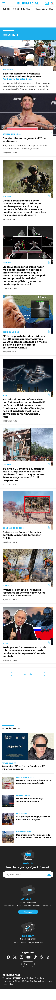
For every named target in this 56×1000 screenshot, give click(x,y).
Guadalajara (41, 9)
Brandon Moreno (12, 134)
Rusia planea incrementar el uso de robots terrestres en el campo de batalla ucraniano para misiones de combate (24, 652)
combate (7, 586)
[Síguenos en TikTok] (35, 957)
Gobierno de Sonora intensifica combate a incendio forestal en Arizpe (22, 535)
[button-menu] (3, 3)
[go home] (28, 975)
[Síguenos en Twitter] (15, 957)
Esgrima (7, 263)
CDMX (16, 9)
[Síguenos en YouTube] (28, 957)
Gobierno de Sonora (13, 528)
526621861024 (28, 902)
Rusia (5, 643)
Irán (5, 395)
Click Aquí (28, 912)
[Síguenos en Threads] (41, 957)
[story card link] (28, 55)
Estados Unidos (11, 332)
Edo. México (27, 9)
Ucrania (7, 197)
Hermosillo (8, 70)
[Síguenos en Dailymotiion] (47, 957)
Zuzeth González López (20, 79)
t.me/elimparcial (28, 939)
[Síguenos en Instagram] (21, 957)
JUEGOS (7, 9)
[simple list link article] (28, 748)
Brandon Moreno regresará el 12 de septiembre (24, 140)
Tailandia (8, 465)
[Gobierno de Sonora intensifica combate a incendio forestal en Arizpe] (28, 510)
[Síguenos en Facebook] (8, 957)
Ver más (28, 674)
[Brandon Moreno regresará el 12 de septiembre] (28, 114)
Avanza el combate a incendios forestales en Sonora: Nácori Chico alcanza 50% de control (24, 592)
